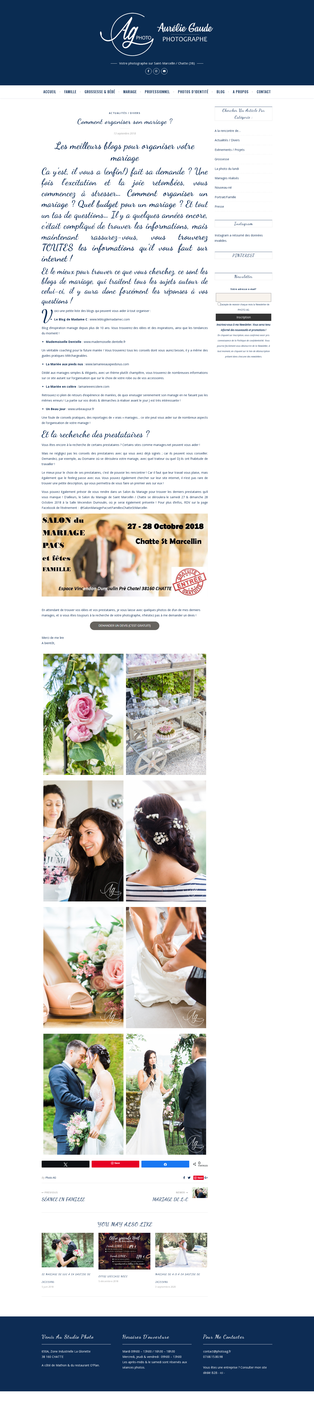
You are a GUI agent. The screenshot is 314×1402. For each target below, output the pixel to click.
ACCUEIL (49, 91)
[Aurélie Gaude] (157, 42)
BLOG (221, 91)
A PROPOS (241, 91)
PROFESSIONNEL (157, 91)
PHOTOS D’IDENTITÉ (193, 91)
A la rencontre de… (228, 131)
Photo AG (50, 1177)
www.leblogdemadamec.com (110, 319)
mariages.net (162, 445)
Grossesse (222, 159)
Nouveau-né (223, 187)
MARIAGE (130, 91)
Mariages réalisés (227, 178)
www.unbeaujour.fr (81, 409)
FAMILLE (70, 91)
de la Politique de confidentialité (248, 340)
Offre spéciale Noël (113, 1276)
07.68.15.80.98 (213, 1357)
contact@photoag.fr (217, 1351)
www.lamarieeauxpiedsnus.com (107, 364)
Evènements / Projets (230, 150)
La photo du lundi (227, 169)
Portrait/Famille (225, 197)
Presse (219, 206)
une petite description (67, 483)
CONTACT (264, 91)
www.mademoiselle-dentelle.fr (105, 342)
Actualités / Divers (124, 113)
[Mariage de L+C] (200, 1192)
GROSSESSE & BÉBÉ (100, 91)
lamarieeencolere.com (94, 386)
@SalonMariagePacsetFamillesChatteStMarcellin (113, 508)
